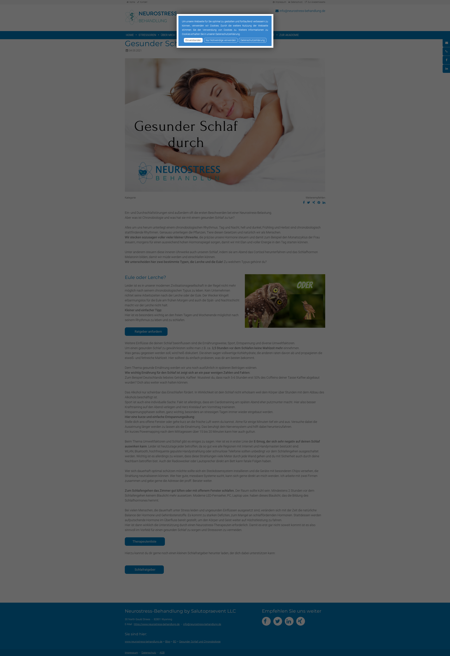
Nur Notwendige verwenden (221, 40)
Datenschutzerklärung (252, 40)
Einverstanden (193, 40)
